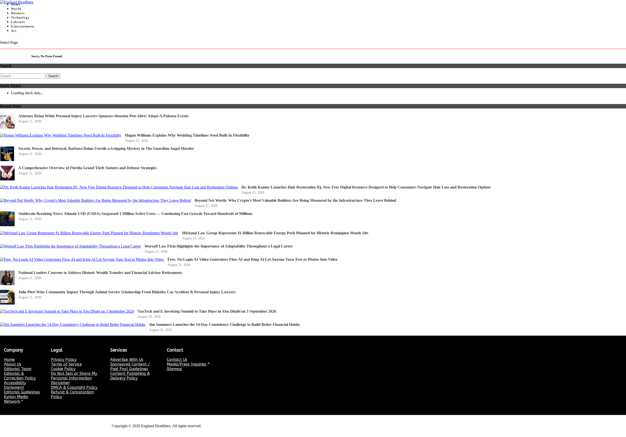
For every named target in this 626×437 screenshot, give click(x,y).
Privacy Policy (64, 359)
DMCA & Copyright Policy (74, 387)
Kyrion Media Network (16, 399)
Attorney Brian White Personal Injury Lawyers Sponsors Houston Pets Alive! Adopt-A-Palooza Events (103, 116)
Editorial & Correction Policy (20, 375)
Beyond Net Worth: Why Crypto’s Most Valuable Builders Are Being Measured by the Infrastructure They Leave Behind (295, 200)
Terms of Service (66, 364)
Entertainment (22, 26)
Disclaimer (60, 382)
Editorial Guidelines (22, 392)
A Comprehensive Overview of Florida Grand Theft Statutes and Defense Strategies (87, 168)
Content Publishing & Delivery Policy (130, 375)
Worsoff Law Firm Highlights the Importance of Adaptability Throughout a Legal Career (219, 246)
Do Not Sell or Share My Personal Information (74, 375)
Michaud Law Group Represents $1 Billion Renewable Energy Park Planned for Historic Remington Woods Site (275, 233)
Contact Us (177, 359)
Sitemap (174, 368)
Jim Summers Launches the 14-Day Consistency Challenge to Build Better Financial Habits (224, 324)
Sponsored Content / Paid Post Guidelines (130, 366)
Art (13, 31)
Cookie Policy (63, 368)
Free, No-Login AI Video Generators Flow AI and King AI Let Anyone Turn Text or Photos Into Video (252, 259)
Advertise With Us (126, 359)
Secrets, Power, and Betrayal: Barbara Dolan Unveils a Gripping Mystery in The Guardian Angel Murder (106, 148)
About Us (12, 364)
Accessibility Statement (15, 385)
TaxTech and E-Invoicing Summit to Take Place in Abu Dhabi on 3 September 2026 (207, 311)
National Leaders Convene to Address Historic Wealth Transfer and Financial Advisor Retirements (100, 273)
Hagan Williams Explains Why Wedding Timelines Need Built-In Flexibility (187, 135)
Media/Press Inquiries (187, 364)
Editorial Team (17, 368)
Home (9, 359)
